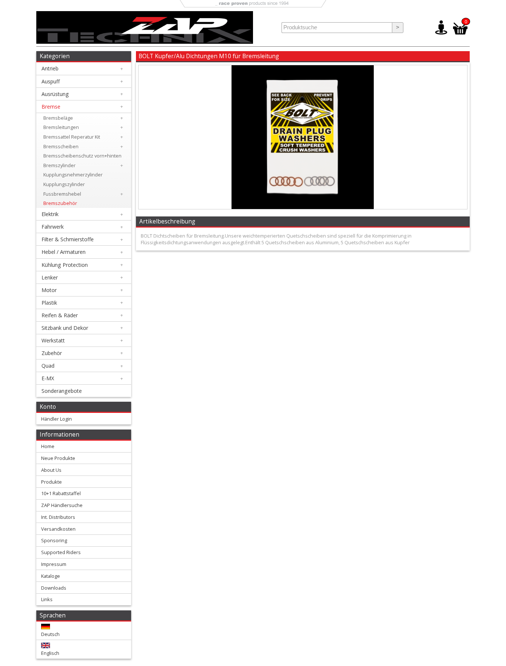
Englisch (50, 653)
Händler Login (56, 418)
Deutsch (50, 634)
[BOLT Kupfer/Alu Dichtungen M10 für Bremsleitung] (303, 207)
